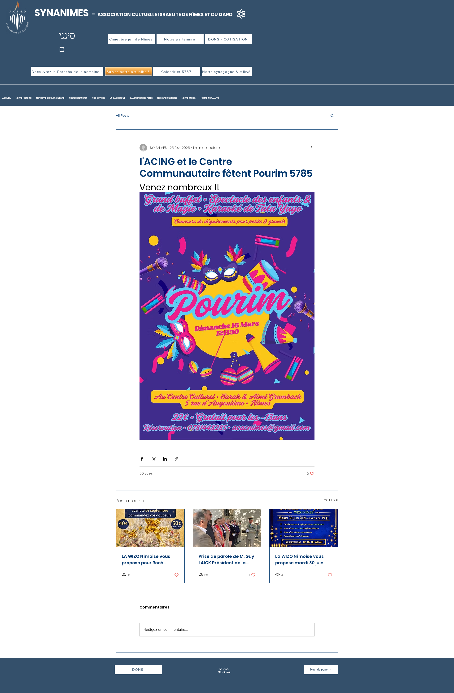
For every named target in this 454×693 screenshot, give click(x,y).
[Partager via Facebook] (142, 459)
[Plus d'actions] (311, 148)
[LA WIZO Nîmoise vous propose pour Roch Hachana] (150, 528)
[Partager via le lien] (176, 459)
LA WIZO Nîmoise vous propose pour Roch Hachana (146, 559)
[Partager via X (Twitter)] (153, 459)
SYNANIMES (62, 12)
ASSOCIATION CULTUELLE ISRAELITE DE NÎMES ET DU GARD (164, 14)
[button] (332, 115)
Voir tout (331, 500)
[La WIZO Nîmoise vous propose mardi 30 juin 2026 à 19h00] (304, 528)
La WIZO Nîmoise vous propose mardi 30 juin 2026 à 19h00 (299, 559)
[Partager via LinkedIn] (165, 459)
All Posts (122, 115)
